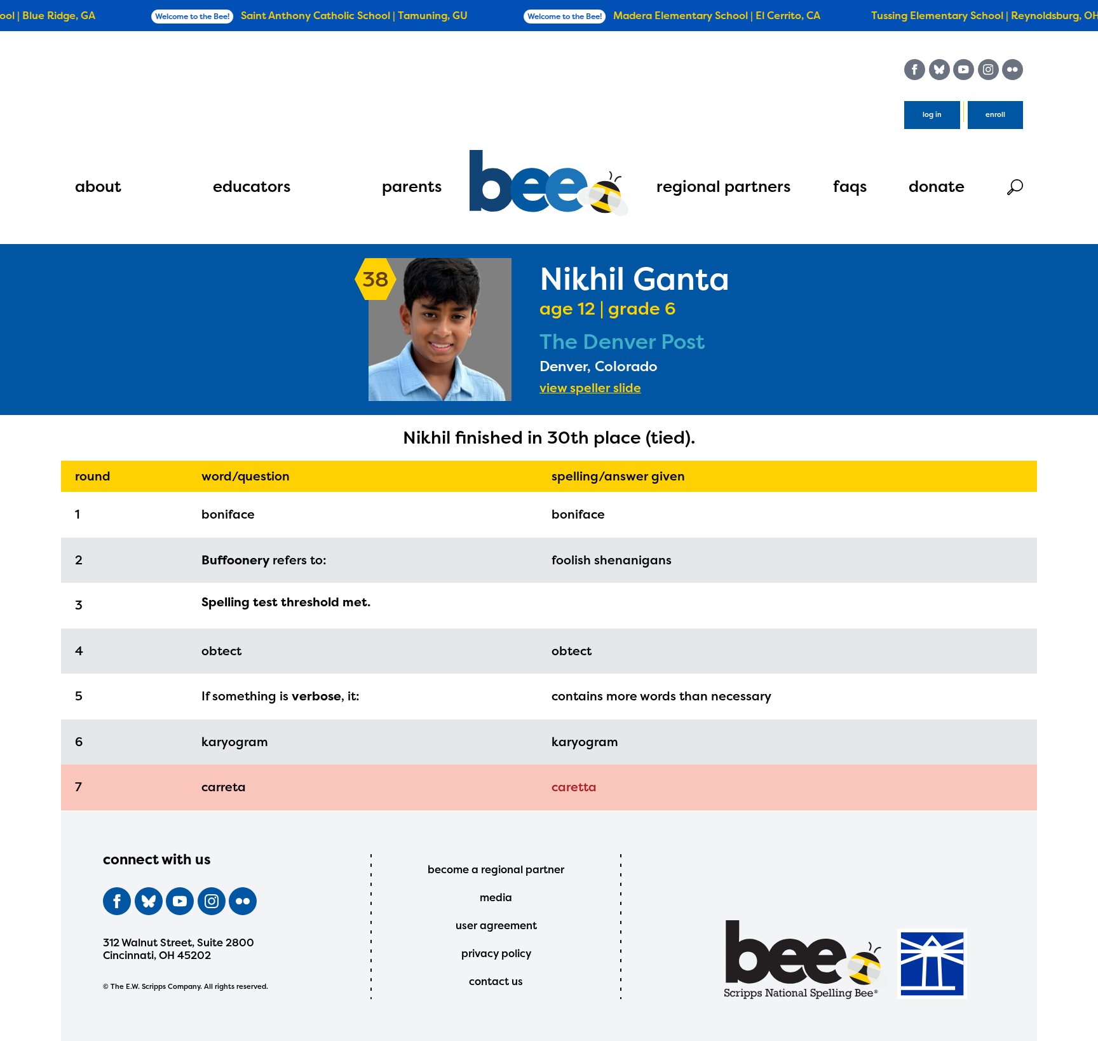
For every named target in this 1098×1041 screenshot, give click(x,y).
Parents (412, 186)
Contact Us (496, 981)
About (98, 186)
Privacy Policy (496, 953)
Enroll (995, 114)
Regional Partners (723, 186)
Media (496, 897)
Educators (251, 186)
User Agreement (496, 925)
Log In (932, 114)
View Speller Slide (590, 387)
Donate (937, 186)
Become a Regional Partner (496, 869)
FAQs (850, 186)
